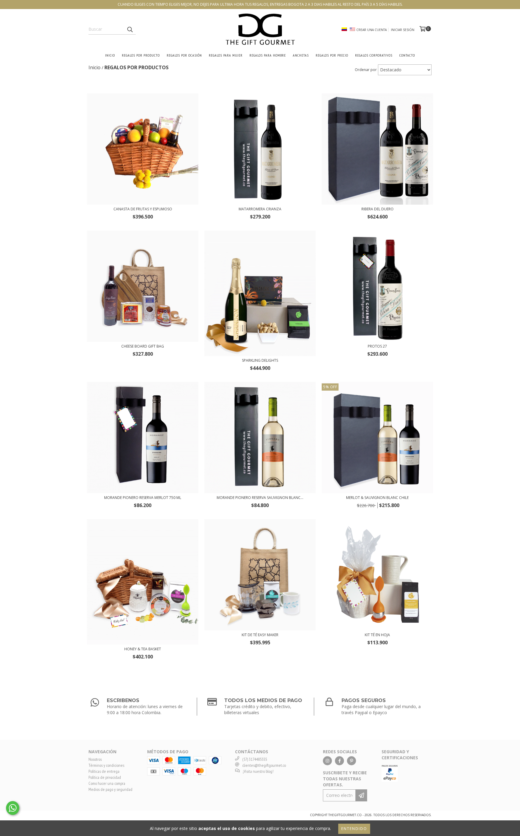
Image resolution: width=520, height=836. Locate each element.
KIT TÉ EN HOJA (377, 634)
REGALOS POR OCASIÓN (184, 55)
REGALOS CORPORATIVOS (373, 55)
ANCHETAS (301, 55)
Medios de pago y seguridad (110, 789)
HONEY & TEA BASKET (142, 649)
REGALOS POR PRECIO (332, 55)
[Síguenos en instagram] (327, 760)
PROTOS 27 (377, 346)
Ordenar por (366, 69)
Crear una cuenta (371, 30)
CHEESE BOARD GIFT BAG (142, 346)
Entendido (354, 828)
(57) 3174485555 (254, 759)
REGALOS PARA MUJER (226, 55)
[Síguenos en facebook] (339, 760)
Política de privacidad (104, 777)
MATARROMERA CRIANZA (260, 209)
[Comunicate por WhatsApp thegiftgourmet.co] (12, 808)
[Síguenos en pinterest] (351, 760)
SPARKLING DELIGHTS (260, 360)
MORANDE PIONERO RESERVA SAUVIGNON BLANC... (260, 497)
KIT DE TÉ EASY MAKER (260, 634)
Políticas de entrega (103, 771)
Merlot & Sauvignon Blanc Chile (377, 497)
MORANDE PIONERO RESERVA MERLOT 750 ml (142, 497)
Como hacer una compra (106, 783)
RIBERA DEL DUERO (377, 209)
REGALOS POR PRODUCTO (141, 55)
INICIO (110, 55)
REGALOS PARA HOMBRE (267, 55)
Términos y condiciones (106, 765)
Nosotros (95, 759)
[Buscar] (130, 29)
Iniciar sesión (402, 30)
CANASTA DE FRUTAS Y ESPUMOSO (142, 209)
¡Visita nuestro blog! (258, 771)
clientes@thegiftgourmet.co (264, 765)
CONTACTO (407, 55)
